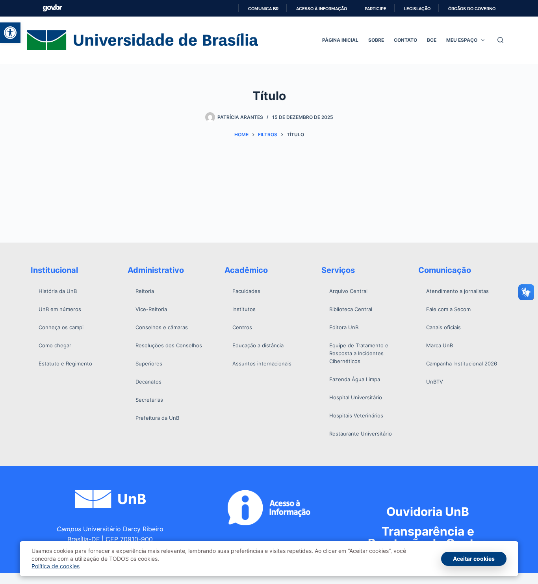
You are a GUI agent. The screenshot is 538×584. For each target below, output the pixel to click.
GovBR (52, 8)
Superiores (148, 363)
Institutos (244, 309)
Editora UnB (343, 327)
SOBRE (376, 40)
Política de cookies (56, 566)
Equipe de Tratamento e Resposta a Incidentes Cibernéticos (358, 353)
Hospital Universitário (355, 397)
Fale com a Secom (448, 309)
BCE (431, 40)
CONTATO (405, 40)
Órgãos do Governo (471, 8)
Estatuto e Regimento (65, 363)
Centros (242, 327)
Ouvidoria (427, 511)
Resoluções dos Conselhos (168, 345)
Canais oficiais (443, 327)
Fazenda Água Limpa (354, 379)
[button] (10, 32)
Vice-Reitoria (151, 309)
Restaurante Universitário (360, 433)
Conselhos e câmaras (161, 327)
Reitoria (144, 291)
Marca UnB (439, 345)
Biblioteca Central (350, 309)
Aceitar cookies (474, 558)
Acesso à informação (321, 8)
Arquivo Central (348, 291)
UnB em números (60, 309)
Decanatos (148, 381)
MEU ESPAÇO (461, 40)
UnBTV (434, 381)
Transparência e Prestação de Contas (428, 537)
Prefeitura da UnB (157, 418)
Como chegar (55, 345)
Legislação (417, 8)
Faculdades (246, 291)
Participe (375, 8)
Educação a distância (258, 345)
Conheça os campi (61, 327)
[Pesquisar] (500, 40)
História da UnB (58, 291)
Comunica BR (263, 8)
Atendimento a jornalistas (457, 291)
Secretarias (149, 400)
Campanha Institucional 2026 (461, 363)
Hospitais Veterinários (356, 415)
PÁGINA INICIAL (340, 40)
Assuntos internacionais (261, 363)
